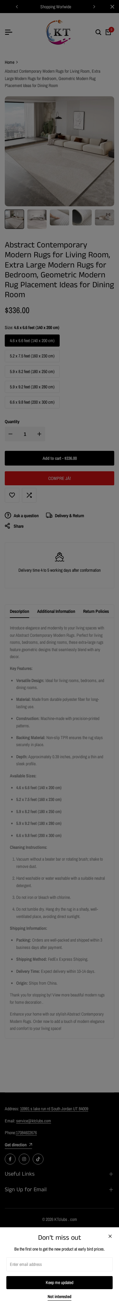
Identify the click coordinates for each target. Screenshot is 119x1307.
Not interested (59, 1296)
